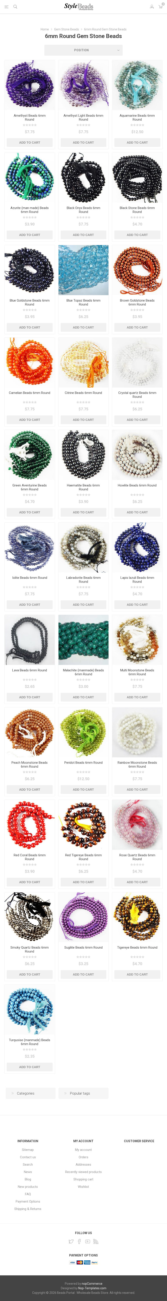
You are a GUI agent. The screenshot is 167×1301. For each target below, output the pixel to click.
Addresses (83, 1165)
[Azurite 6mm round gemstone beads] (30, 178)
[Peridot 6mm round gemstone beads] (83, 732)
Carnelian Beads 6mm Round (29, 393)
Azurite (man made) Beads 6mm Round (29, 210)
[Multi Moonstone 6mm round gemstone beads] (137, 640)
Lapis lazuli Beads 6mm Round (137, 580)
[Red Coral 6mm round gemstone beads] (30, 825)
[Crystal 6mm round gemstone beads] (137, 363)
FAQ (28, 1194)
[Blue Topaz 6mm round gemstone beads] (83, 270)
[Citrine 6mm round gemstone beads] (83, 363)
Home (45, 29)
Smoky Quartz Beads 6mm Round (29, 949)
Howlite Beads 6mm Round (137, 485)
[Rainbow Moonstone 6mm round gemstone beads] (137, 732)
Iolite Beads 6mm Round (29, 578)
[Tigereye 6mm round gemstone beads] (137, 917)
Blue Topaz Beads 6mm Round (83, 302)
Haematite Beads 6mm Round (83, 487)
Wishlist (83, 1187)
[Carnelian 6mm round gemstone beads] (30, 363)
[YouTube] (87, 1241)
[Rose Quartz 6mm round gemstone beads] (137, 825)
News (28, 1172)
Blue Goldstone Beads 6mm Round (30, 302)
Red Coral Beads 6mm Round (30, 857)
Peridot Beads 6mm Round (83, 763)
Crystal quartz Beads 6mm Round (137, 395)
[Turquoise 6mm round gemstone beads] (30, 1010)
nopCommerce (92, 1283)
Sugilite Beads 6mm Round (83, 947)
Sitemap (28, 1150)
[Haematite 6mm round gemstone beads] (83, 455)
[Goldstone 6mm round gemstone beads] (137, 270)
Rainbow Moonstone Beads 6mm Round (137, 764)
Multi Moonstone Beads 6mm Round (137, 672)
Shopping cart (83, 1179)
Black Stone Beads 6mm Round (137, 210)
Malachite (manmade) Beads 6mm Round (83, 672)
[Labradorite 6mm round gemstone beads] (83, 548)
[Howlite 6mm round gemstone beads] (137, 455)
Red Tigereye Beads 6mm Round (83, 857)
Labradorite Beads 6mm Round (83, 580)
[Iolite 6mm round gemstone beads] (30, 548)
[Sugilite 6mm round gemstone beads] (83, 917)
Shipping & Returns (27, 1209)
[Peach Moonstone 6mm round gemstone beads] (30, 732)
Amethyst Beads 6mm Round (30, 117)
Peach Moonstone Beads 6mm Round (30, 764)
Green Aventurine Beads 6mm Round (29, 487)
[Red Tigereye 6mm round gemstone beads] (83, 825)
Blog (28, 1179)
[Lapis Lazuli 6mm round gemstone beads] (137, 548)
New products (28, 1187)
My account (83, 1150)
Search (28, 1165)
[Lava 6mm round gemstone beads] (30, 640)
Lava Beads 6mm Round (29, 670)
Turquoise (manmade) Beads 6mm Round (29, 1042)
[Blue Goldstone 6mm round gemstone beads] (30, 270)
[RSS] (95, 1241)
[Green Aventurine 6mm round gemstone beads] (30, 455)
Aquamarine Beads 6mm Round (137, 117)
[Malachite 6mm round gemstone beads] (83, 640)
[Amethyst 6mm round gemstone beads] (30, 85)
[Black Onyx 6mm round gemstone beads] (83, 178)
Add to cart (29, 142)
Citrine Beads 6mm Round (83, 393)
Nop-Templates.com (92, 1288)
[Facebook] (79, 1241)
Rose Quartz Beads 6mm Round (137, 857)
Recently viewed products (83, 1172)
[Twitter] (71, 1241)
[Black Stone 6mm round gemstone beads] (137, 178)
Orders (83, 1157)
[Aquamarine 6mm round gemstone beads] (137, 85)
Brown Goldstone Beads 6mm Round (137, 302)
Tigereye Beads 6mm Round (137, 947)
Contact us (28, 1157)
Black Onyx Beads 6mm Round (83, 210)
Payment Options (28, 1201)
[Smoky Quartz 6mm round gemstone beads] (30, 917)
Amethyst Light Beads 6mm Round (83, 117)
